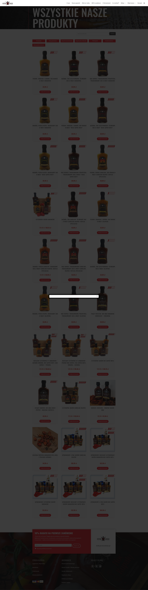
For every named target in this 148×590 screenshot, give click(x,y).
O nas (68, 3)
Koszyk (140, 3)
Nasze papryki (76, 3)
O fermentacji (106, 3)
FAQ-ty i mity (86, 3)
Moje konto (131, 3)
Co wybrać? (115, 3)
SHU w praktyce (96, 3)
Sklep (122, 3)
